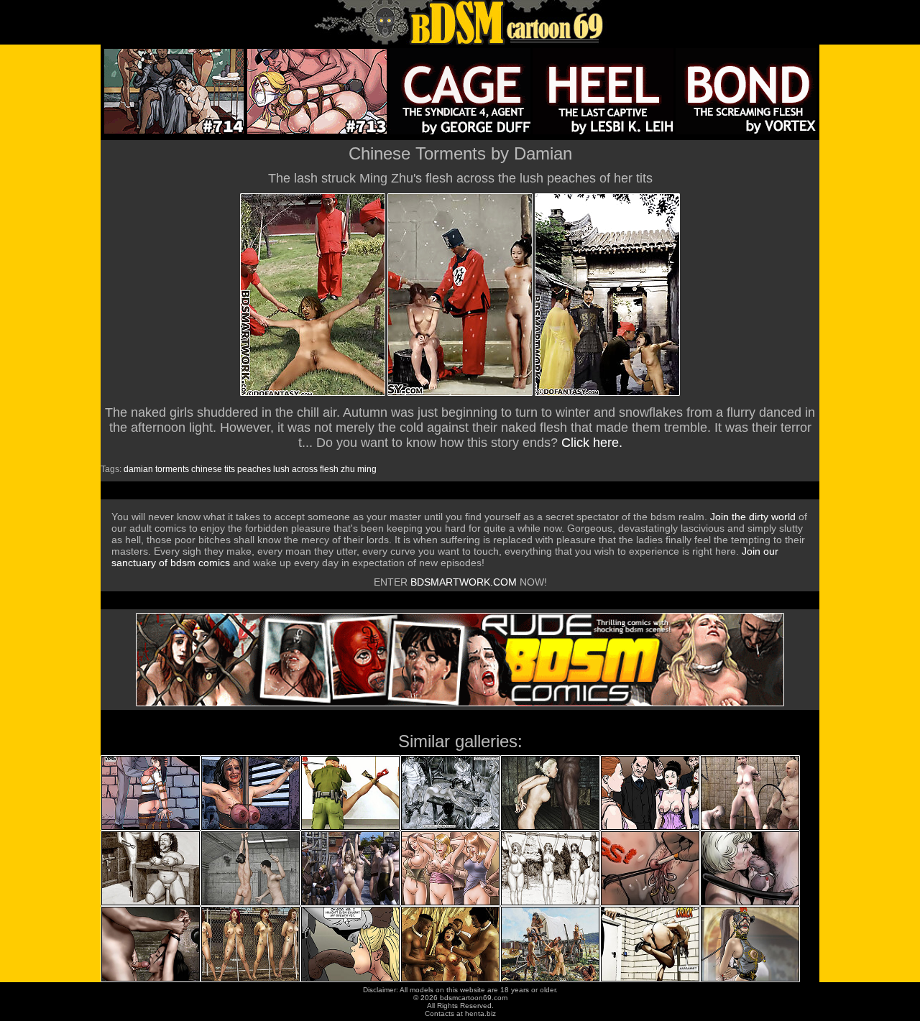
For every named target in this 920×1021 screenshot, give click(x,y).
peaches (254, 469)
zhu (348, 469)
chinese (206, 469)
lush (281, 469)
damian (138, 469)
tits (229, 469)
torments (172, 469)
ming (367, 469)
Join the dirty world (753, 516)
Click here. (591, 442)
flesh (329, 469)
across (305, 469)
